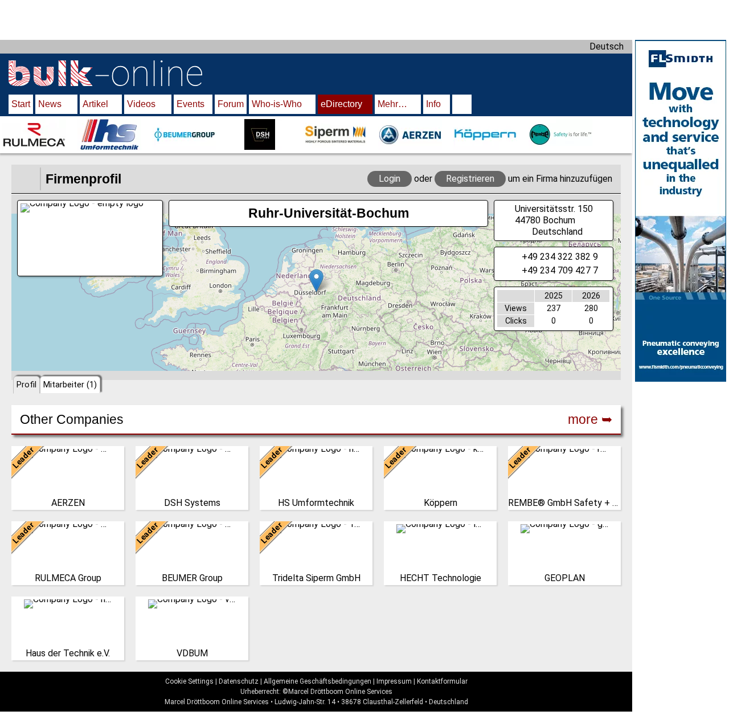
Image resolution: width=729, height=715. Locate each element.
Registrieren (470, 178)
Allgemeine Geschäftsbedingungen (317, 681)
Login (389, 178)
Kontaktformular (442, 681)
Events (190, 104)
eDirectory (341, 104)
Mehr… (392, 104)
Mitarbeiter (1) (70, 384)
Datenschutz (239, 681)
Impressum (394, 681)
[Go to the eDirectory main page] (25, 178)
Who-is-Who (277, 104)
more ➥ (590, 419)
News (50, 104)
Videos (141, 104)
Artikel (95, 104)
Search (462, 105)
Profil (26, 384)
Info (433, 104)
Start (20, 104)
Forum (231, 104)
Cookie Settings (189, 681)
